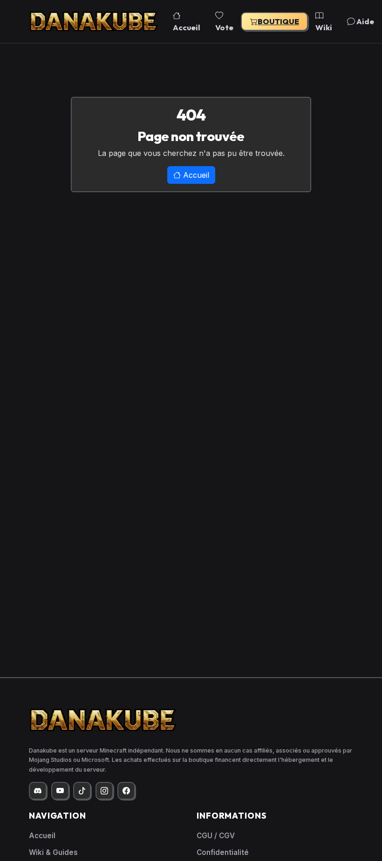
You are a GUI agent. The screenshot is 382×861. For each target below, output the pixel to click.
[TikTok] (82, 791)
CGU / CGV (216, 835)
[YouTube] (60, 791)
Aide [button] (364, 21)
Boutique (278, 21)
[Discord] (38, 791)
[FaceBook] (126, 791)
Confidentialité (223, 852)
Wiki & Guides (53, 852)
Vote (224, 27)
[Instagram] (104, 791)
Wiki (323, 27)
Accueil (186, 27)
